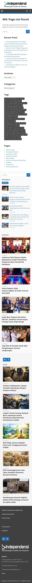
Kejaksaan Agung (9, 110)
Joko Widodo (20, 107)
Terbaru (5, 182)
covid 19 (25, 103)
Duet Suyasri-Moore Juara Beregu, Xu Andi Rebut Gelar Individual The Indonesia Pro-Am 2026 (16, 61)
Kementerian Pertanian (18, 112)
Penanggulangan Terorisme (12, 123)
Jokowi (13, 107)
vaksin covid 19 (8, 137)
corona (19, 103)
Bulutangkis (8, 103)
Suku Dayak (20, 134)
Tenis (25, 134)
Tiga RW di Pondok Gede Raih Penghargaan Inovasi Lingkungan (15, 348)
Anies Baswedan (9, 98)
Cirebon (14, 103)
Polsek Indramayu (9, 130)
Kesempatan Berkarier (12, 152)
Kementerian (8, 112)
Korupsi (7, 114)
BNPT (20, 101)
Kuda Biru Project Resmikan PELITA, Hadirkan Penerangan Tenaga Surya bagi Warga (15, 319)
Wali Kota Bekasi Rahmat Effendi (13, 139)
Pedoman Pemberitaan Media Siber (16, 160)
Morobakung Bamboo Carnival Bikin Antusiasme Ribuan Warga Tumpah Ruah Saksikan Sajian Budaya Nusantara (15, 44)
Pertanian (23, 123)
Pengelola (8, 162)
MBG (25, 114)
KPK (11, 114)
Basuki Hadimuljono (10, 101)
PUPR (6, 134)
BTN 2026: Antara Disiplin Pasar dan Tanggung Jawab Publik (15, 445)
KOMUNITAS (5, 235)
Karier (3, 573)
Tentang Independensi (12, 166)
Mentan (7, 116)
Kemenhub (17, 110)
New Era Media (10, 158)
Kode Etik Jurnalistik (11, 154)
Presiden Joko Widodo (19, 132)
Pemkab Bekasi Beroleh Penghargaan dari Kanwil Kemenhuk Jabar (20, 208)
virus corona (17, 137)
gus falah (11, 105)
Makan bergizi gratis (18, 114)
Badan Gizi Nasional (19, 98)
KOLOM (5, 364)
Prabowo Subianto (20, 130)
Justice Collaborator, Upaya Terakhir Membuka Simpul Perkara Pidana (15, 388)
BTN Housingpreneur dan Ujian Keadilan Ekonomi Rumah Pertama (14, 472)
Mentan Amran (13, 116)
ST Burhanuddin (12, 134)
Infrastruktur (18, 105)
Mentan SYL (21, 119)
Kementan (23, 110)
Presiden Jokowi (9, 132)
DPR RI (6, 105)
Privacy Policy (9, 164)
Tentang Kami (6, 527)
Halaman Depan (10, 150)
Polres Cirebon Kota (10, 128)
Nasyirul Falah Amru (10, 121)
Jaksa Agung (8, 107)
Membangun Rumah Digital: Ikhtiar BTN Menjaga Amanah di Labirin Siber (15, 500)
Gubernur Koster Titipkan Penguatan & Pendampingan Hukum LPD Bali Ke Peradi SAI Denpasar (16, 50)
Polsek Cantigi (20, 128)
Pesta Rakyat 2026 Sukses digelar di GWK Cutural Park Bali (15, 290)
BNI (17, 101)
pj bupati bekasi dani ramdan (12, 125)
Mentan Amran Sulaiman (11, 119)
